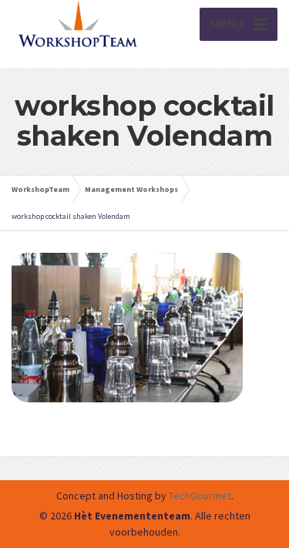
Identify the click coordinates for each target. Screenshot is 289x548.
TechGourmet (200, 496)
